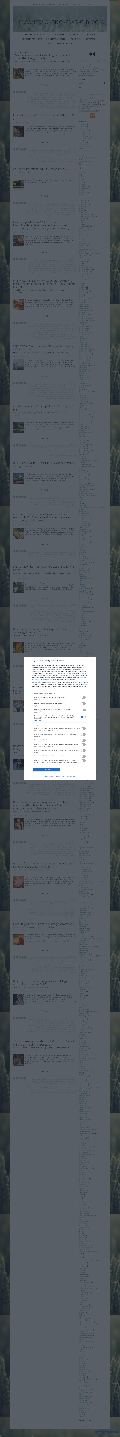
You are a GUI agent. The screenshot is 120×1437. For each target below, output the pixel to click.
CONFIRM (46, 769)
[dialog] (60, 718)
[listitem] (60, 693)
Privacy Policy (71, 776)
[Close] (92, 661)
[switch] (83, 697)
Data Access (60, 776)
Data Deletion (49, 776)
